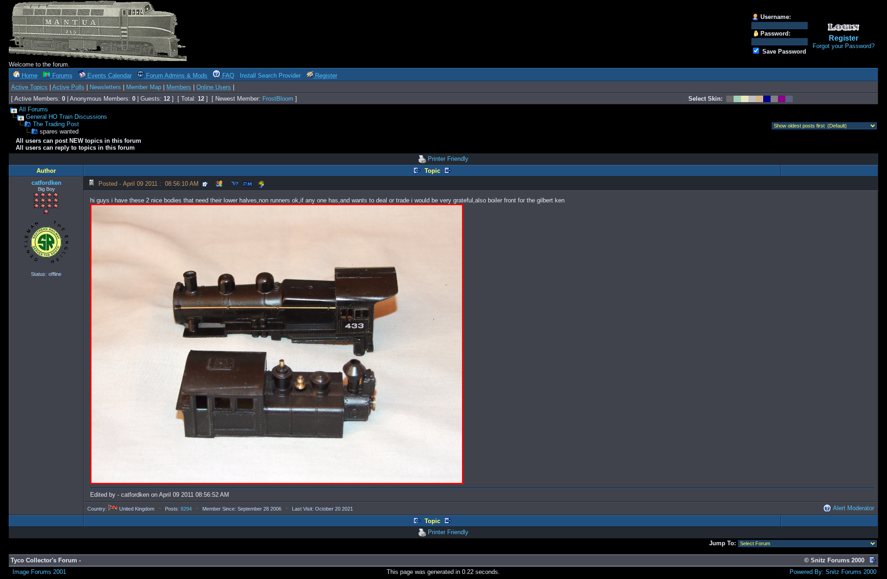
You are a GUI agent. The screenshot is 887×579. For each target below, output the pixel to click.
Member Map (143, 87)
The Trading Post (56, 124)
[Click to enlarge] (276, 344)
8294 (186, 509)
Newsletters (105, 87)
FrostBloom (277, 98)
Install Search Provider (270, 75)
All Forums (33, 109)
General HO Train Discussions (66, 116)
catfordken (46, 182)
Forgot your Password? (844, 46)
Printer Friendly (448, 158)
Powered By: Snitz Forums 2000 (833, 571)
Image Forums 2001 (39, 571)
